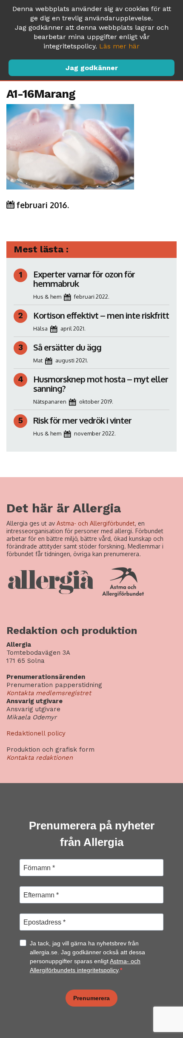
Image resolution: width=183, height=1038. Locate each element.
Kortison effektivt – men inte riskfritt (101, 315)
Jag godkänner (92, 68)
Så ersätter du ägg (67, 347)
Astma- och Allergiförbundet (96, 523)
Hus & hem (47, 296)
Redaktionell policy (36, 733)
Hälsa (40, 328)
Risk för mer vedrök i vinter (82, 420)
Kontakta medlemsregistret (48, 693)
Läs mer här (119, 46)
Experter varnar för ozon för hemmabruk (84, 279)
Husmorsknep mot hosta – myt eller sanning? (100, 383)
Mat (38, 360)
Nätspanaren (49, 401)
